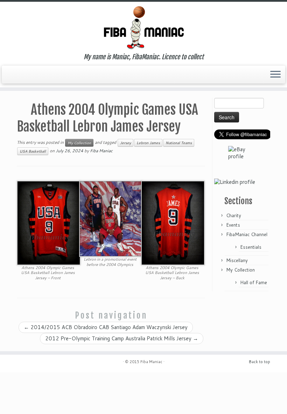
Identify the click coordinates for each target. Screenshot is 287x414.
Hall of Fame (253, 282)
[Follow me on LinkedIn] (23, 73)
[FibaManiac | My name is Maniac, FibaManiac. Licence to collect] (143, 27)
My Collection (79, 142)
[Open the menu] (275, 74)
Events (233, 225)
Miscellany (237, 260)
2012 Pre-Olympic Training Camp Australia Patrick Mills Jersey (121, 338)
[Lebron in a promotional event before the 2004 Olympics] (111, 218)
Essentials (250, 247)
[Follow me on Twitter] (13, 74)
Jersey (125, 142)
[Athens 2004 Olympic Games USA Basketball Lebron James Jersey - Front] (48, 222)
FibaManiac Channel (246, 234)
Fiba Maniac (101, 151)
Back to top (259, 362)
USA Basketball (33, 151)
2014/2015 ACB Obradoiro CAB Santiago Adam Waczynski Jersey (106, 327)
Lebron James (148, 142)
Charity (233, 215)
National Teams (179, 142)
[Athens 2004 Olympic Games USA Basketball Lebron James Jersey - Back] (173, 222)
